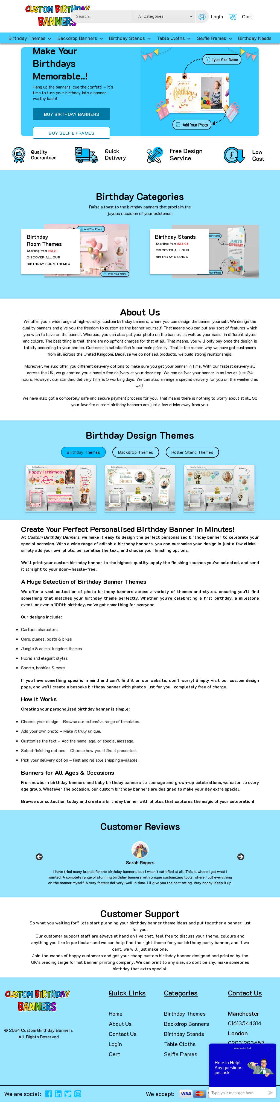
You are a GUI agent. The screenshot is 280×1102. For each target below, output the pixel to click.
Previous (39, 858)
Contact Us (123, 1033)
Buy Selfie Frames (71, 133)
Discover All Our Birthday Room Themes (48, 260)
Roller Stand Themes (192, 452)
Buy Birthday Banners (72, 114)
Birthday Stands (127, 38)
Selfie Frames (211, 38)
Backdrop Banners (77, 38)
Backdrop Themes (135, 452)
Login (115, 1043)
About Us (120, 1023)
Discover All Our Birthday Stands (172, 253)
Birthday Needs (255, 38)
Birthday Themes (83, 452)
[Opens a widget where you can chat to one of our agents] (242, 1070)
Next (240, 858)
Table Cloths (171, 38)
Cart (114, 1053)
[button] (6, 1091)
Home (115, 1013)
